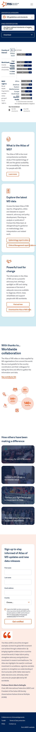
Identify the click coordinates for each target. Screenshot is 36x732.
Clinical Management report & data (19, 245)
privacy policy (15, 615)
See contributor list (9, 377)
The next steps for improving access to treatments (17, 519)
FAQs (3, 724)
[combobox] (18, 602)
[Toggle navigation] (31, 4)
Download (7, 35)
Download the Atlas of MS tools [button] (19, 309)
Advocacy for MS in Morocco (17, 459)
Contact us (12, 724)
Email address (9, 588)
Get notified (18, 621)
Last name (7, 577)
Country (7, 598)
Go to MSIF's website (27, 727)
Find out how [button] (18, 304)
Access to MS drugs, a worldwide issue (14, 478)
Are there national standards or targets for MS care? (18, 28)
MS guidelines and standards (17, 17)
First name (7, 568)
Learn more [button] (13, 174)
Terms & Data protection (17, 720)
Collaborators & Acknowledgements (13, 717)
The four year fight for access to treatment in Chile (17, 498)
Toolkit (4, 720)
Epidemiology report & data (18, 240)
